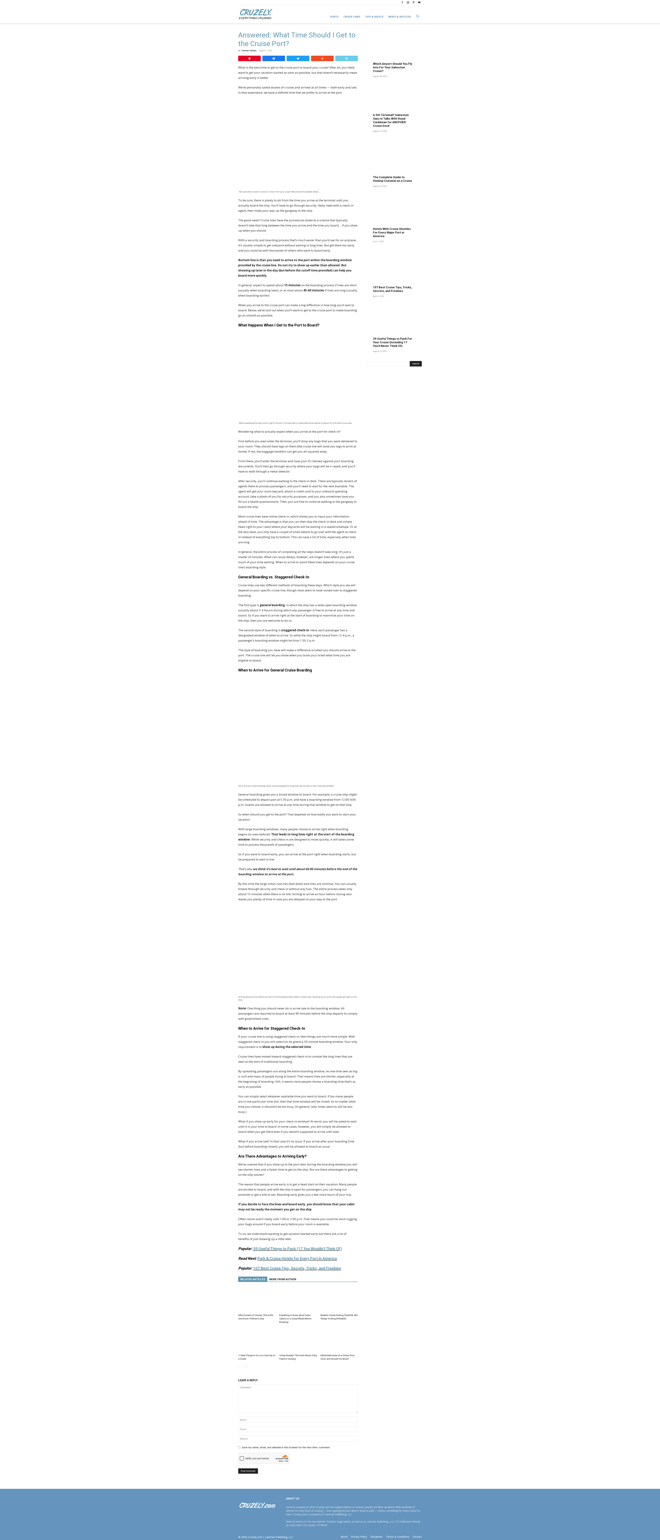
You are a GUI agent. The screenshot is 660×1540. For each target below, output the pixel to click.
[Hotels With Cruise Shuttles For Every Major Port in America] (394, 216)
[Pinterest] (413, 2)
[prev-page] (240, 1366)
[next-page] (246, 1366)
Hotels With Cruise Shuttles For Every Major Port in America (392, 232)
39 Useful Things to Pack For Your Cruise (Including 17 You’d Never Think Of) (392, 342)
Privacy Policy (359, 1536)
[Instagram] (407, 2)
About (344, 1536)
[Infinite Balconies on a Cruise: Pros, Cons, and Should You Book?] (339, 1340)
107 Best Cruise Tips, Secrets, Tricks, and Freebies (297, 1268)
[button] (418, 16)
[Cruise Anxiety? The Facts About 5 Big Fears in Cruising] (298, 1340)
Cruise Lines (351, 16)
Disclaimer (376, 1536)
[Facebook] (402, 2)
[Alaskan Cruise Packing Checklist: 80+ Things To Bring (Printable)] (339, 1299)
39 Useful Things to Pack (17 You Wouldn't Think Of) (297, 1249)
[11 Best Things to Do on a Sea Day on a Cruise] (257, 1340)
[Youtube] (419, 2)
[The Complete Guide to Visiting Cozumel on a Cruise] (394, 160)
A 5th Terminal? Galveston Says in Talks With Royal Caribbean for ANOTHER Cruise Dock (391, 120)
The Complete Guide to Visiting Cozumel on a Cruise (392, 178)
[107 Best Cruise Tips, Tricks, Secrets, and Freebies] (394, 271)
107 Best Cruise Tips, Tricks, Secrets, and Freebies (392, 289)
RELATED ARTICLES (252, 1279)
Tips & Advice (374, 16)
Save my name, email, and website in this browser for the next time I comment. (286, 1447)
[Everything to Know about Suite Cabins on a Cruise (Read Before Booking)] (298, 1299)
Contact (417, 1536)
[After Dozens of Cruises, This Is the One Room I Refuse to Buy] (257, 1299)
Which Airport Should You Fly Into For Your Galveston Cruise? (392, 67)
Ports (334, 16)
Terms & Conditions (397, 1536)
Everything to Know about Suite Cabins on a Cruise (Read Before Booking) (295, 1318)
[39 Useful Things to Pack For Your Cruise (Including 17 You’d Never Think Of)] (394, 325)
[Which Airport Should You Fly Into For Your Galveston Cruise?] (394, 51)
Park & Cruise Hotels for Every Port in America (297, 1258)
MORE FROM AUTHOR (282, 1279)
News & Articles (399, 16)
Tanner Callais (248, 50)
